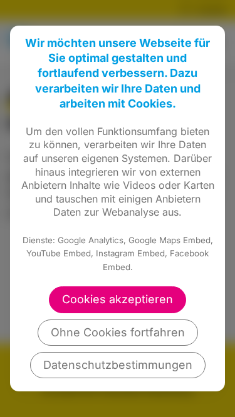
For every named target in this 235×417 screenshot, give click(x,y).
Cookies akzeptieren (117, 299)
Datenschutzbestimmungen (117, 364)
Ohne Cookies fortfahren (118, 332)
